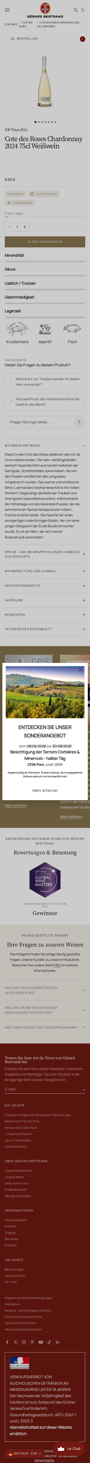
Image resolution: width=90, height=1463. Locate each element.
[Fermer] (80, 670)
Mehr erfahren (45, 790)
